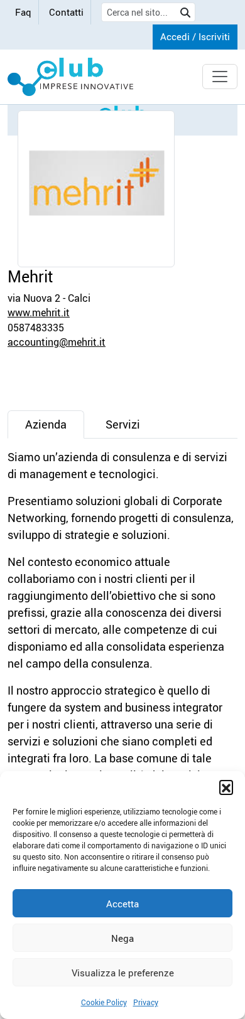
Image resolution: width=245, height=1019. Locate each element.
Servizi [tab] (123, 424)
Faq (23, 12)
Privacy (145, 1002)
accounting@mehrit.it (57, 342)
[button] (226, 787)
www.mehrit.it (39, 312)
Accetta (122, 903)
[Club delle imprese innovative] (70, 77)
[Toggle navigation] (219, 76)
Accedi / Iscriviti (195, 36)
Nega (122, 938)
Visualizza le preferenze (123, 972)
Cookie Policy (104, 1002)
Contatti (66, 12)
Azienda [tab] (46, 424)
